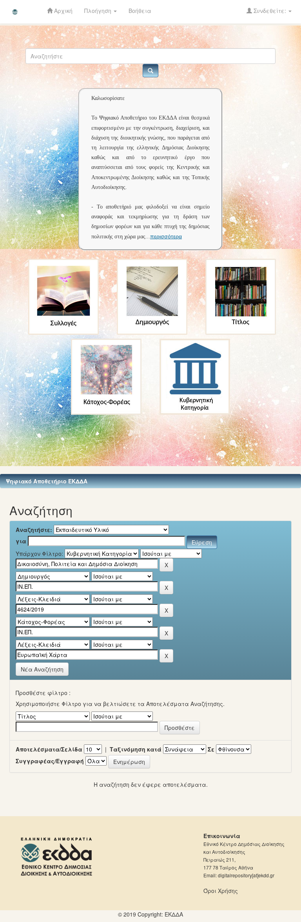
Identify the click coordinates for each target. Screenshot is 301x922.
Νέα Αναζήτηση (42, 669)
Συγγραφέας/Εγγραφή (50, 761)
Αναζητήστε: (34, 530)
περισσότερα (166, 236)
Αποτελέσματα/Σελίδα (49, 749)
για (21, 541)
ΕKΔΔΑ (174, 914)
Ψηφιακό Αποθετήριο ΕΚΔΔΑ (46, 481)
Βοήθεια (140, 11)
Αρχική (63, 11)
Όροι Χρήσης (220, 891)
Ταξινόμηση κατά (135, 749)
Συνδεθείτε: (270, 11)
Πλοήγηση (98, 11)
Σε (211, 749)
